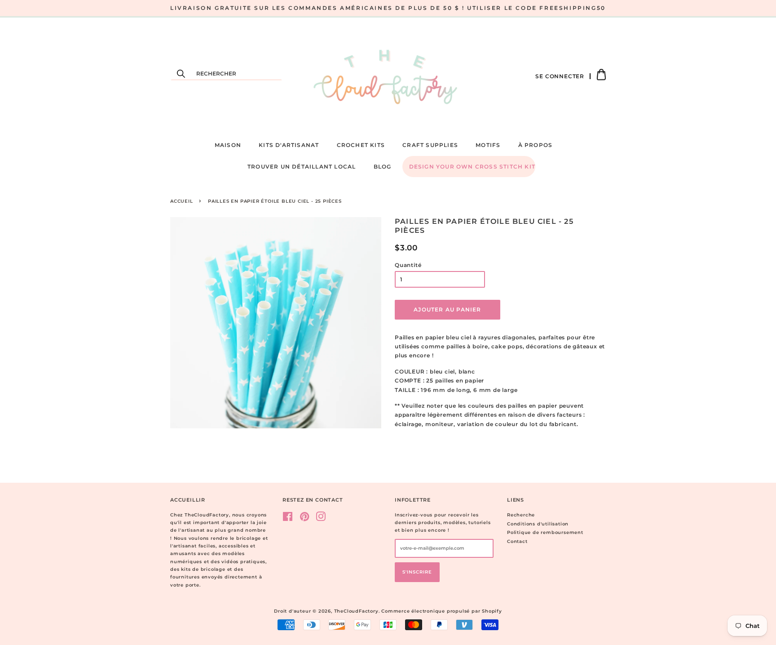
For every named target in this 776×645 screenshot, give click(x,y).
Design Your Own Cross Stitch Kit (472, 166)
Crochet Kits (361, 145)
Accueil (181, 201)
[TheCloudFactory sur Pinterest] (305, 519)
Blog (383, 166)
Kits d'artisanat (289, 145)
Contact (517, 541)
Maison (228, 145)
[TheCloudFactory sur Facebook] (287, 519)
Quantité (408, 265)
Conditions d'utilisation (538, 524)
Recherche (521, 515)
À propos (535, 145)
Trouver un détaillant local (301, 166)
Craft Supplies (430, 145)
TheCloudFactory (356, 611)
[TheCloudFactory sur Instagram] (321, 519)
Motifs (488, 145)
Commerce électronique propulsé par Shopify (441, 611)
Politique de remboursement (545, 532)
